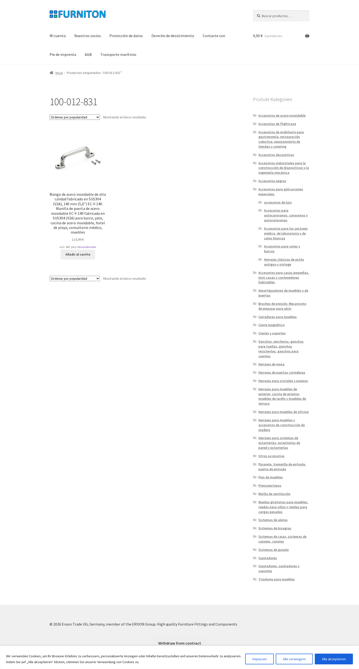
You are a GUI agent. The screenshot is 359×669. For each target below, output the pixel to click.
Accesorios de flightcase (277, 124)
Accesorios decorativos (276, 155)
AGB (88, 54)
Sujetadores (267, 558)
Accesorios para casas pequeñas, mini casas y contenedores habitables (283, 277)
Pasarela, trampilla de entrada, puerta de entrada (282, 466)
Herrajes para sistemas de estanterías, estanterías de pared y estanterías (279, 443)
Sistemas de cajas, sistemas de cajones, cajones (282, 539)
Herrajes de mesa (271, 364)
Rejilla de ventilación (274, 494)
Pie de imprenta (63, 54)
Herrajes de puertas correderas (281, 372)
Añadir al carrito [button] (77, 254)
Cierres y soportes (272, 333)
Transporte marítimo (118, 54)
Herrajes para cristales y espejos (283, 381)
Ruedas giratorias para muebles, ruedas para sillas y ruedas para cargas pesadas (283, 507)
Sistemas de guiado (273, 549)
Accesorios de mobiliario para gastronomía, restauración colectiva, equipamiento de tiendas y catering (281, 139)
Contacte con (214, 35)
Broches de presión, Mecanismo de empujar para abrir (282, 306)
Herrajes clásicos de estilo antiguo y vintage (284, 262)
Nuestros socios (87, 35)
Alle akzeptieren (334, 659)
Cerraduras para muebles (277, 317)
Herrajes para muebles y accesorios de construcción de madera (281, 425)
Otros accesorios (271, 456)
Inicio (59, 73)
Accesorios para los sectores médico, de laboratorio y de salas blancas (286, 233)
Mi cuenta (58, 35)
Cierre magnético (271, 325)
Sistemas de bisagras (274, 528)
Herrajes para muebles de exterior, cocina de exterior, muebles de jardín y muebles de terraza (282, 396)
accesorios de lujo (278, 202)
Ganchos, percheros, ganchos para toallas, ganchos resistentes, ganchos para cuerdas (281, 348)
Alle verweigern (294, 659)
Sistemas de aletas (273, 520)
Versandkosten (86, 247)
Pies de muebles (270, 477)
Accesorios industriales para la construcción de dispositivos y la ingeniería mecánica (283, 168)
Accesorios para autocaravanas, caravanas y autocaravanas (286, 215)
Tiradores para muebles (276, 579)
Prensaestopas (269, 485)
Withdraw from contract (179, 643)
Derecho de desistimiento (172, 35)
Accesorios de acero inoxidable (282, 115)
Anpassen (259, 659)
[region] (179, 657)
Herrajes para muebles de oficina (283, 412)
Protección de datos (126, 35)
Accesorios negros (272, 181)
